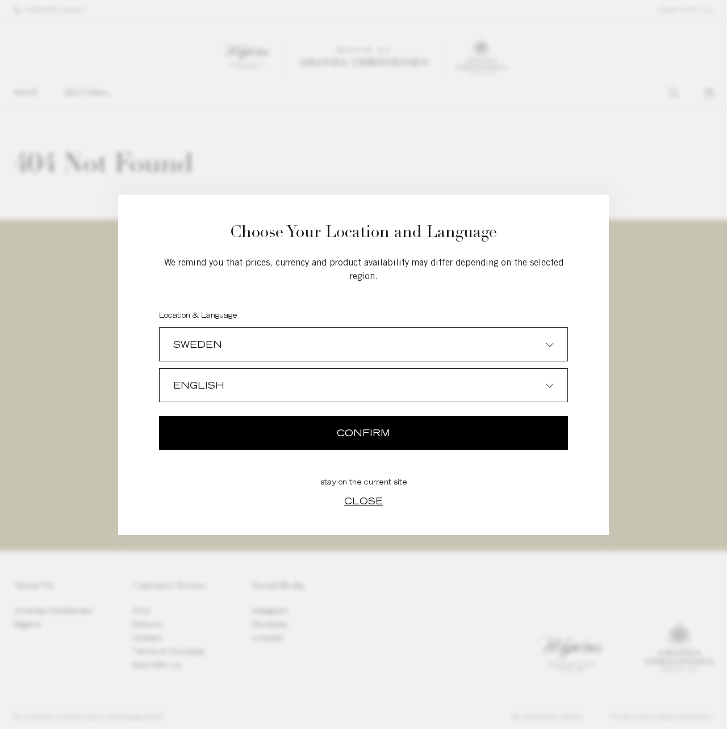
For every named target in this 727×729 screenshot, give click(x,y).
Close (363, 501)
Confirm (363, 433)
